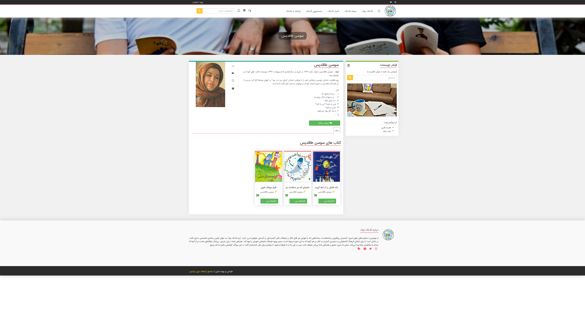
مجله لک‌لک (350, 11)
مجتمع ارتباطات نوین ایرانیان (201, 271)
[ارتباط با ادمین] (249, 10)
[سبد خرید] (244, 10)
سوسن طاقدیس (325, 192)
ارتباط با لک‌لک (293, 11)
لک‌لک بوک (367, 11)
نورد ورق (387, 131)
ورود (201, 2)
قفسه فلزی (386, 127)
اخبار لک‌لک (333, 11)
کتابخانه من (329, 201)
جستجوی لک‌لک (314, 11)
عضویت (195, 2)
